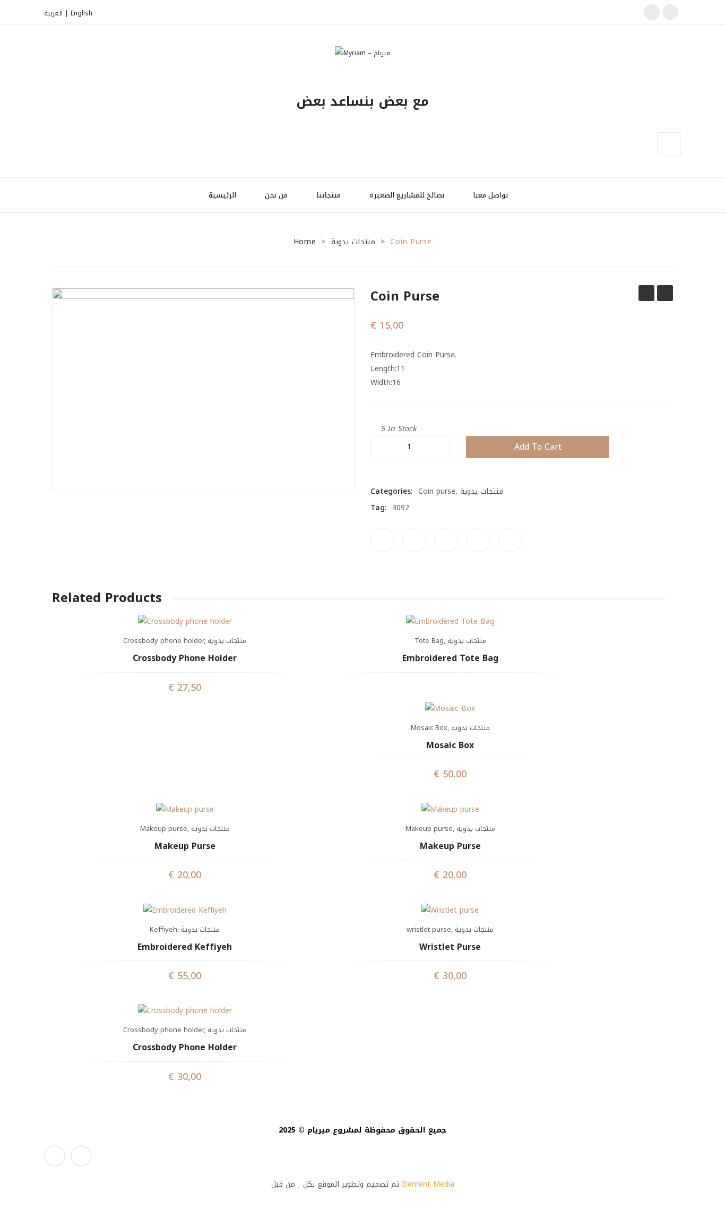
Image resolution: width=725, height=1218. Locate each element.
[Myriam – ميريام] (362, 52)
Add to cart (538, 447)
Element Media (428, 1184)
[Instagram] (670, 12)
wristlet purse (429, 929)
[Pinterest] (446, 540)
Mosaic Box (429, 727)
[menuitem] (227, 195)
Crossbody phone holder (163, 640)
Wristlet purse (450, 948)
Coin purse (646, 293)
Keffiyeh (163, 929)
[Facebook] (652, 12)
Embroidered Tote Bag (450, 659)
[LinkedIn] (510, 540)
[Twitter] (414, 540)
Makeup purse (163, 828)
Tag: (378, 508)
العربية (53, 13)
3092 (400, 508)
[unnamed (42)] (203, 388)
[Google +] (478, 540)
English (81, 13)
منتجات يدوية (353, 242)
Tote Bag (429, 640)
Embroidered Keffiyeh (184, 948)
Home (305, 242)
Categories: (391, 492)
